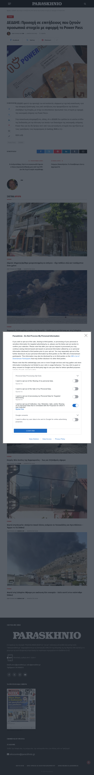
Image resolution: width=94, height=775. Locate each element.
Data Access (47, 439)
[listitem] (47, 376)
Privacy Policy (60, 439)
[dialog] (47, 387)
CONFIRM (30, 431)
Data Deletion (34, 439)
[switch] (75, 380)
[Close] (86, 336)
